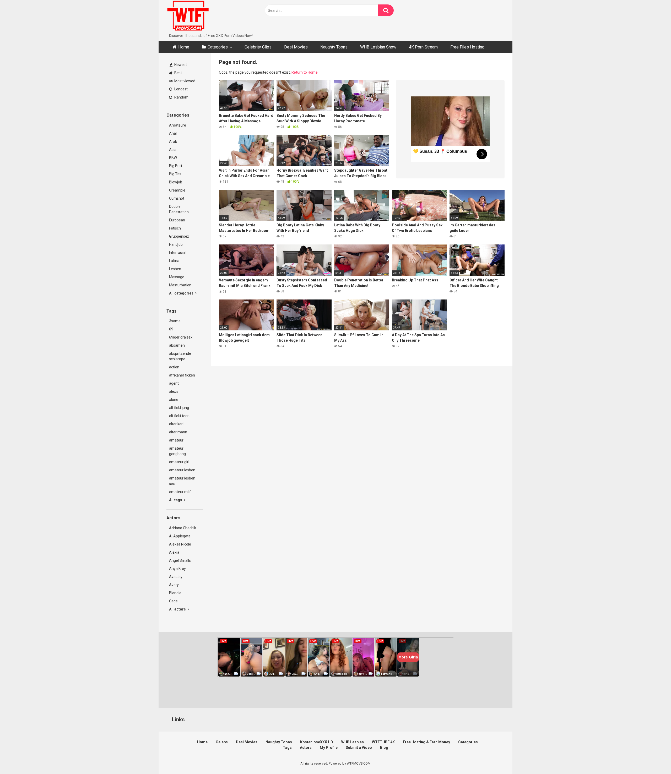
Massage (176, 277)
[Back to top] (653, 758)
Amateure (177, 125)
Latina (174, 261)
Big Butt (175, 166)
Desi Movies (296, 47)
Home (183, 47)
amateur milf (180, 492)
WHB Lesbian (352, 742)
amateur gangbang (177, 451)
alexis (173, 391)
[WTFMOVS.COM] (187, 16)
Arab (173, 141)
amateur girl (179, 462)
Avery (174, 585)
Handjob (176, 244)
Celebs (222, 742)
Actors (306, 747)
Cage (173, 601)
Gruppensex (179, 236)
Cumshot (176, 198)
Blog (384, 747)
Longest (181, 89)
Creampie (177, 190)
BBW (173, 158)
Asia (172, 150)
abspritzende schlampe (180, 356)
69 (171, 329)
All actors (178, 609)
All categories (181, 293)
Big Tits (175, 174)
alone (173, 399)
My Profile (329, 747)
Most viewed (184, 81)
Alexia (174, 552)
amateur (176, 440)
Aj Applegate (180, 536)
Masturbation (180, 285)
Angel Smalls (180, 560)
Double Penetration (179, 209)
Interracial (177, 252)
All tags (176, 500)
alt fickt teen (179, 416)
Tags (287, 747)
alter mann (178, 432)
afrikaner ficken (182, 375)
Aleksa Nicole (180, 544)
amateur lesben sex (182, 481)
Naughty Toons (334, 47)
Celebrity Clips (258, 47)
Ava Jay (175, 577)
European (177, 220)
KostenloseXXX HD (316, 742)
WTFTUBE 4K (383, 742)
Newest (180, 65)
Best (178, 73)
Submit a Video (359, 747)
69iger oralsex (180, 337)
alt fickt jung (179, 408)
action (174, 367)
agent (174, 383)
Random (181, 97)
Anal (173, 133)
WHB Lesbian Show (378, 47)
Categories (218, 47)
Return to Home (304, 72)
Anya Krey (177, 568)
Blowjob (175, 182)
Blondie (175, 593)
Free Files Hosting (467, 47)
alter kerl (176, 424)
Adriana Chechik (182, 528)
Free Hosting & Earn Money (426, 742)
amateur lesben (182, 470)
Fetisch (175, 228)
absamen (177, 345)
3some (175, 321)
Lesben (175, 269)
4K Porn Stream (423, 47)
